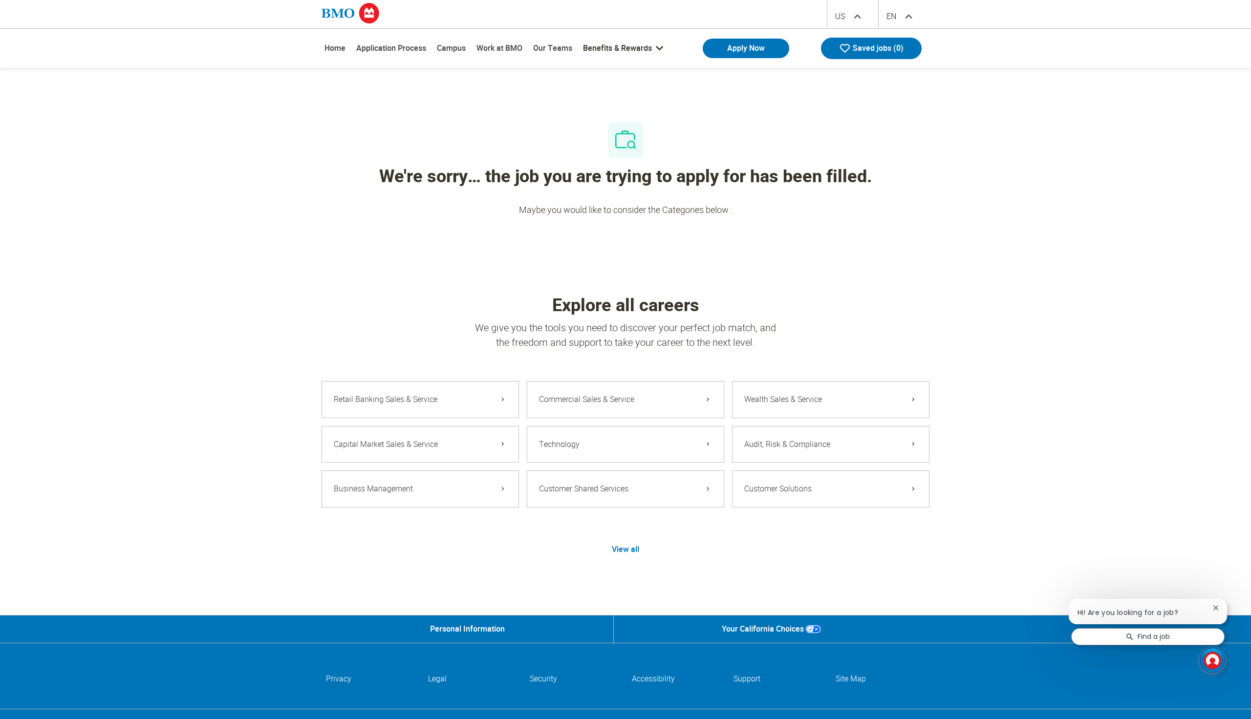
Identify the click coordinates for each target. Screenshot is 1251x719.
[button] (625, 549)
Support (746, 679)
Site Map (851, 679)
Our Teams (552, 48)
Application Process (391, 48)
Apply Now (746, 48)
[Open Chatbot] (1212, 660)
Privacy (338, 679)
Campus (451, 48)
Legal (437, 679)
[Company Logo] (350, 12)
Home (334, 48)
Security (543, 679)
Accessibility (653, 679)
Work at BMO (499, 48)
